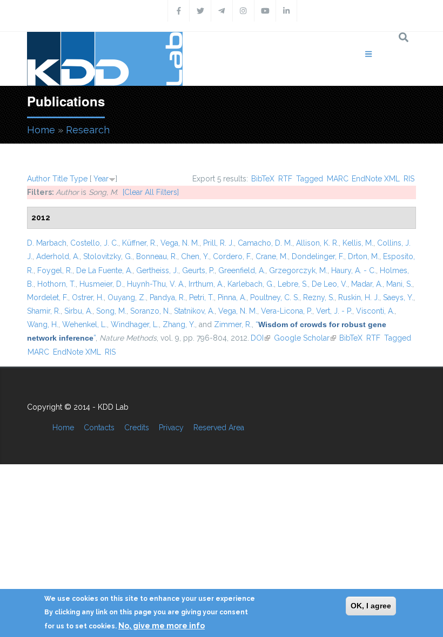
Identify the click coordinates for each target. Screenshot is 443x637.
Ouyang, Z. (127, 297)
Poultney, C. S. (274, 297)
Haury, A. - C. (353, 270)
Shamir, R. (44, 311)
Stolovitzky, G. (107, 256)
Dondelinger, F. (318, 256)
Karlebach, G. (250, 284)
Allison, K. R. (317, 243)
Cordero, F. (232, 256)
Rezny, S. (318, 297)
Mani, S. (399, 284)
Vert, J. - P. (334, 311)
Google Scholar (305, 338)
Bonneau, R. (156, 256)
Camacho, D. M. (265, 243)
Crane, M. (272, 256)
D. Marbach (46, 243)
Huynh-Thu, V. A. (156, 284)
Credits (136, 427)
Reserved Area (218, 427)
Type (79, 178)
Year (101, 178)
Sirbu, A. (78, 311)
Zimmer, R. (233, 324)
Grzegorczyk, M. (298, 270)
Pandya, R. (167, 297)
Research (88, 129)
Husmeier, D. (101, 284)
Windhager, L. (135, 324)
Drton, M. (363, 256)
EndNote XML (376, 178)
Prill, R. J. (218, 243)
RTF (285, 178)
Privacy (171, 427)
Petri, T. (201, 297)
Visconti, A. (375, 311)
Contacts (99, 427)
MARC (337, 178)
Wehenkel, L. (84, 324)
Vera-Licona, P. (286, 311)
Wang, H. (42, 324)
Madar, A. (366, 284)
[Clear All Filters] (151, 192)
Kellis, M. (358, 243)
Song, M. (111, 311)
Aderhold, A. (57, 256)
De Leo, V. (329, 284)
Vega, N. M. (179, 243)
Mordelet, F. (47, 297)
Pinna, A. (232, 297)
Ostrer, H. (88, 297)
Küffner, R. (139, 243)
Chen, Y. (195, 256)
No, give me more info (161, 625)
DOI (260, 338)
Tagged (309, 178)
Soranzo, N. (150, 311)
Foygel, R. (54, 270)
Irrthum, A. (206, 284)
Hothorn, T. (56, 284)
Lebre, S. (293, 284)
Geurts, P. (198, 270)
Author (38, 178)
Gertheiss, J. (157, 270)
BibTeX (262, 178)
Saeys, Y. (398, 297)
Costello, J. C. (94, 243)
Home (41, 129)
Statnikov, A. (194, 311)
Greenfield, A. (241, 270)
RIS (409, 178)
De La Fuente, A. (104, 270)
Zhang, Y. (179, 324)
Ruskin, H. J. (358, 297)
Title (60, 178)
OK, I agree (371, 605)
